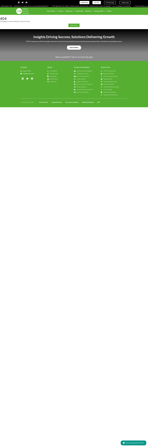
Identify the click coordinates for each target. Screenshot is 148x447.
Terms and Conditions (72, 102)
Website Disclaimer (88, 102)
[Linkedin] (18, 2)
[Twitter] (22, 2)
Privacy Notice (43, 102)
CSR (98, 102)
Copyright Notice (56, 102)
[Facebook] (26, 2)
